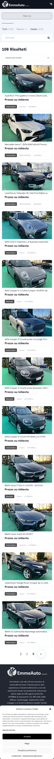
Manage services (9, 730)
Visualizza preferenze (27, 750)
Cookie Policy (16, 756)
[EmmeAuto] (15, 4)
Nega (27, 743)
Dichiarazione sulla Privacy (32, 756)
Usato (36, 29)
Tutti (7, 29)
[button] (50, 709)
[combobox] (27, 58)
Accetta (27, 736)
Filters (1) (27, 16)
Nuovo (22, 29)
